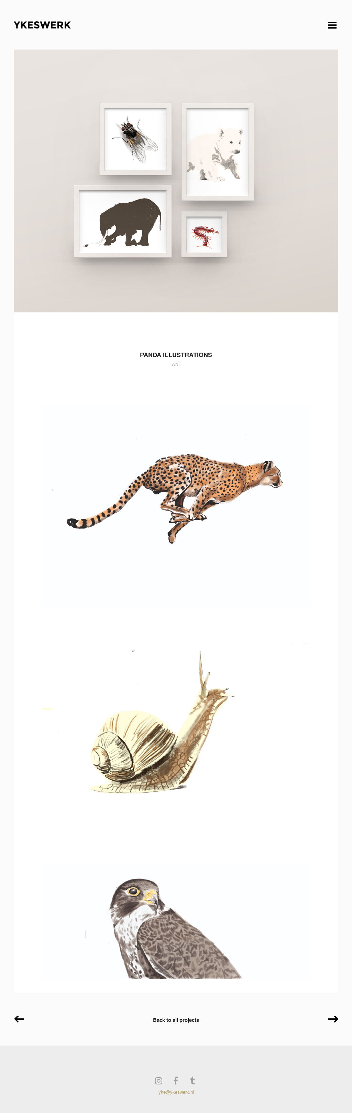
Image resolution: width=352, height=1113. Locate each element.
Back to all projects (176, 1020)
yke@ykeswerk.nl (176, 1092)
